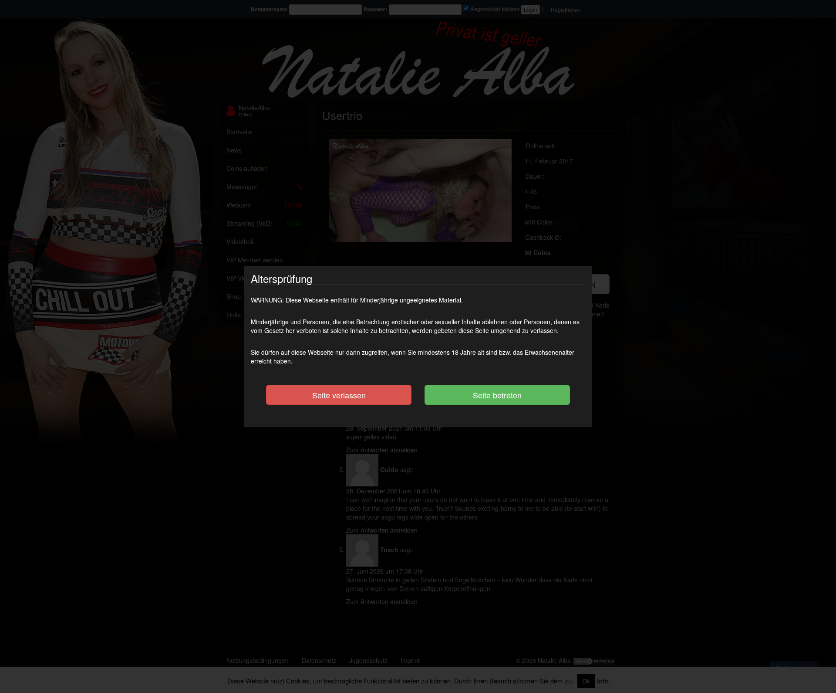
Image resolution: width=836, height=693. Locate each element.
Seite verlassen (339, 395)
